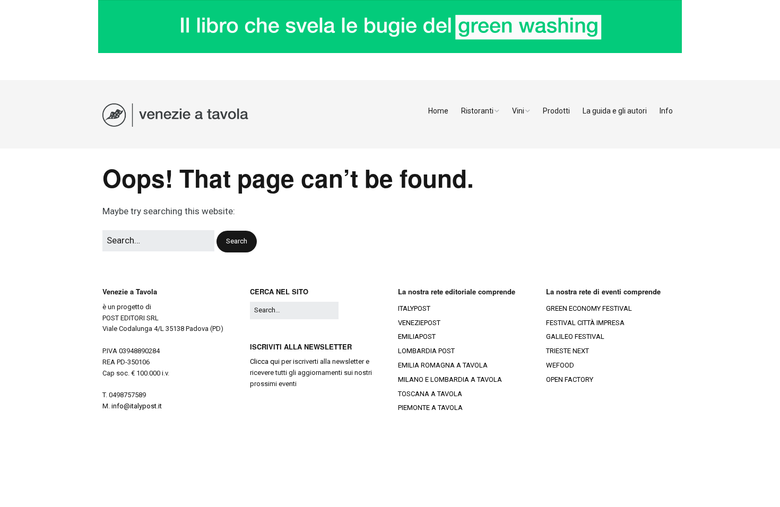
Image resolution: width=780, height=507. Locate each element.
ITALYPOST (414, 308)
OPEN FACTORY (569, 379)
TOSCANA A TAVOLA (430, 394)
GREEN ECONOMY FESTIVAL (589, 308)
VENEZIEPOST (419, 323)
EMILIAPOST (417, 336)
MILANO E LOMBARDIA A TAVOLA (450, 379)
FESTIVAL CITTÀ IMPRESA (585, 323)
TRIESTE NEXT (567, 351)
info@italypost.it (136, 406)
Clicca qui (265, 361)
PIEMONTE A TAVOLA (430, 408)
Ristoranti (477, 111)
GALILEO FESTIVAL (575, 336)
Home (438, 111)
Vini (518, 111)
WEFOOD (560, 365)
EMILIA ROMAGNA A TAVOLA (443, 365)
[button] (236, 241)
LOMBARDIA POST (426, 351)
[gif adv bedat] (390, 51)
